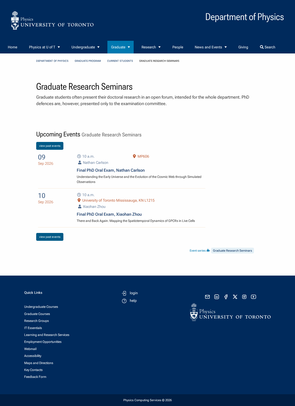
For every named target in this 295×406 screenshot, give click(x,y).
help (133, 300)
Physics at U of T (42, 47)
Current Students (120, 60)
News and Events (208, 47)
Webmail (30, 349)
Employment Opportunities (43, 342)
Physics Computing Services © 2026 (147, 400)
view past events (49, 145)
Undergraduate (83, 47)
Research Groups (36, 321)
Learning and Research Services (46, 335)
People (177, 47)
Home (12, 47)
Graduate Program (88, 60)
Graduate (118, 47)
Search (269, 47)
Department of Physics (52, 60)
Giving (243, 47)
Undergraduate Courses (41, 307)
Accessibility (32, 356)
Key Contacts (33, 370)
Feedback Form (35, 377)
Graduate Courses (37, 314)
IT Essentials (33, 328)
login (134, 293)
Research (149, 47)
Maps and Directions (38, 363)
